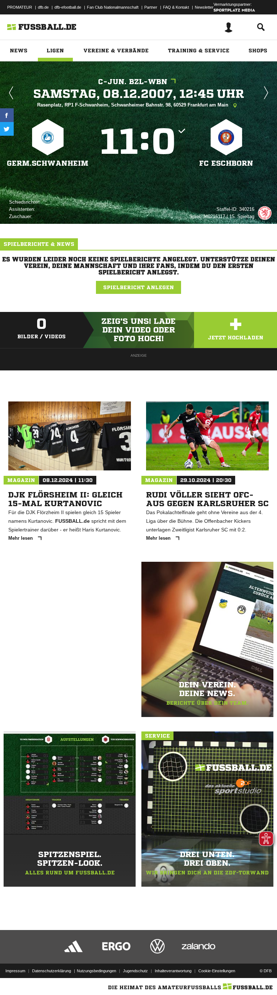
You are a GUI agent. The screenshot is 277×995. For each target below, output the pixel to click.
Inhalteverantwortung (173, 971)
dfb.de (43, 7)
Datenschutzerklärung (51, 971)
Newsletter (204, 7)
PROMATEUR (19, 7)
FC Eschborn (226, 163)
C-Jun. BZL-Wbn (132, 82)
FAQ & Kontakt (176, 7)
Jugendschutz (135, 971)
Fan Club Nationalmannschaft (112, 7)
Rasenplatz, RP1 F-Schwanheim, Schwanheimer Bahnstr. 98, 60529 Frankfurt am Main (133, 105)
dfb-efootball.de (67, 7)
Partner (150, 7)
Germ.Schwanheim (47, 163)
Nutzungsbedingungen (96, 971)
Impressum (15, 971)
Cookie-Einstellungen (216, 971)
